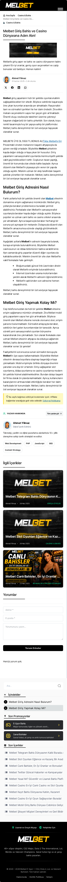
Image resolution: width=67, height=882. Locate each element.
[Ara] (59, 685)
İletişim (49, 877)
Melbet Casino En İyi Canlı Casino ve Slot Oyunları (36, 785)
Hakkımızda (21, 877)
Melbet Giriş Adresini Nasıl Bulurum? (30, 701)
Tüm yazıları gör (53, 413)
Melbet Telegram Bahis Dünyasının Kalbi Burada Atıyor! (33, 496)
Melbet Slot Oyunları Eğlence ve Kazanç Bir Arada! (33, 536)
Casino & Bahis (24, 15)
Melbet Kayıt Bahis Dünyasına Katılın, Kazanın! (34, 791)
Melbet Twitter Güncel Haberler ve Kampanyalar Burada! (36, 772)
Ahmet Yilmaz (21, 423)
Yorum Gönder (33, 648)
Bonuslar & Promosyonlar (47, 583)
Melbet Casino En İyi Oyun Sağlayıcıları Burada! (35, 798)
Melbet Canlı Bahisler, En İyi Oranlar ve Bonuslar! (33, 576)
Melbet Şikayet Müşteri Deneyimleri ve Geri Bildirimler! (36, 811)
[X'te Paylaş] (5, 87)
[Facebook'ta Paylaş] (12, 87)
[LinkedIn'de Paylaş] (19, 87)
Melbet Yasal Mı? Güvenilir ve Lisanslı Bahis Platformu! (36, 778)
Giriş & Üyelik (54, 503)
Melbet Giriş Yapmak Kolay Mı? (27, 708)
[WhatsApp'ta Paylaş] (25, 87)
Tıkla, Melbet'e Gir (52, 141)
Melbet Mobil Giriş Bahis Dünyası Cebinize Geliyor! (36, 805)
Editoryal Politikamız (51, 400)
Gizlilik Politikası (36, 877)
